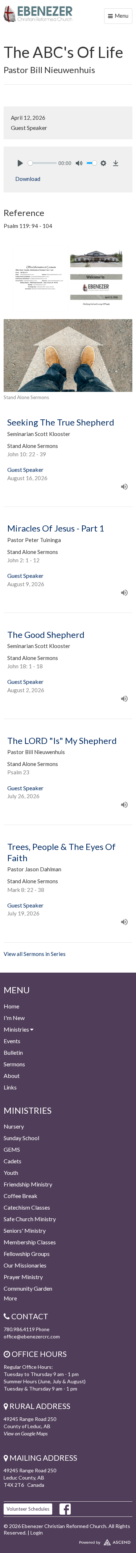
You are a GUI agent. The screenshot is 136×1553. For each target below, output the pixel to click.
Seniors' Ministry (25, 1230)
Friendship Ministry (28, 1184)
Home (11, 1006)
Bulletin (13, 1052)
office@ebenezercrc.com (32, 1336)
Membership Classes (30, 1242)
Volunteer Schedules (28, 1509)
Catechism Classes (27, 1207)
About (12, 1075)
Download (27, 178)
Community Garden (28, 1288)
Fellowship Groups (27, 1253)
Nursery (14, 1126)
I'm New (14, 1017)
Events (12, 1040)
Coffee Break (20, 1195)
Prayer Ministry (23, 1276)
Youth (11, 1172)
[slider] (42, 163)
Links (10, 1087)
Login (36, 1532)
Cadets (12, 1161)
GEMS (12, 1149)
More (10, 1298)
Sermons (14, 1064)
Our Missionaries (25, 1265)
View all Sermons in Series (35, 954)
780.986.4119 (19, 1329)
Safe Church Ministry (30, 1218)
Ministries (17, 1029)
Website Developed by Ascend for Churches (68, 1541)
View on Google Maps (26, 1433)
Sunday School (21, 1137)
